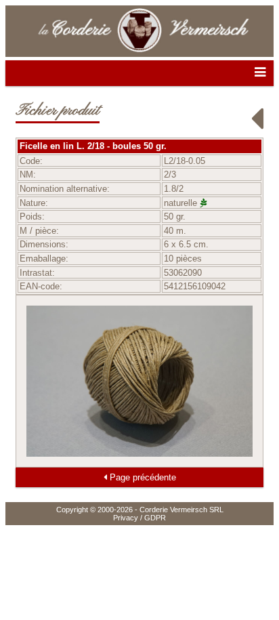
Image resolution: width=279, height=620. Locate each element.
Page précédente (141, 477)
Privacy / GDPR (139, 518)
